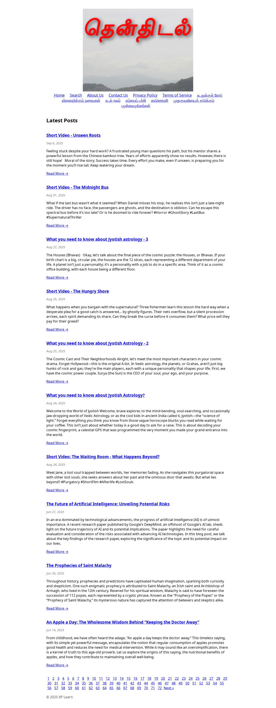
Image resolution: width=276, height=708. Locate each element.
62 (91, 688)
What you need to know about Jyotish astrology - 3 (97, 239)
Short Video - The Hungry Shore (77, 291)
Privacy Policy (145, 95)
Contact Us (118, 95)
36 (91, 683)
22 (177, 678)
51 (194, 683)
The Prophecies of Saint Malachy (78, 565)
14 (122, 678)
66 (118, 688)
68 (132, 688)
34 (77, 683)
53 (208, 683)
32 (63, 683)
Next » (169, 688)
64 (105, 688)
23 (184, 678)
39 (111, 683)
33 (70, 683)
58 (63, 688)
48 (174, 683)
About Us (95, 95)
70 (146, 688)
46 (160, 683)
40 (118, 683)
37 (98, 683)
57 (56, 688)
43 (139, 683)
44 (146, 683)
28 (218, 678)
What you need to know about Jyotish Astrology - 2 (97, 343)
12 (108, 678)
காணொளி (159, 100)
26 (204, 678)
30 (49, 683)
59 (70, 688)
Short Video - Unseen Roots (73, 135)
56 (49, 688)
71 (153, 688)
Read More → (57, 173)
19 (156, 678)
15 (128, 678)
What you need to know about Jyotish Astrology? (95, 395)
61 (84, 688)
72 (160, 688)
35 (84, 683)
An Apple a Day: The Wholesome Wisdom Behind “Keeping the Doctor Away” (122, 622)
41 (125, 683)
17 (142, 678)
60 (77, 688)
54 (215, 683)
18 (149, 678)
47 (167, 683)
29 (225, 678)
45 (153, 683)
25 (197, 678)
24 (191, 678)
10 (94, 678)
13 (115, 678)
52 (201, 683)
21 (170, 678)
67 (125, 688)
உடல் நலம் (113, 100)
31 (56, 683)
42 (132, 683)
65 (111, 688)
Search (76, 95)
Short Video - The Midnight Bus (77, 187)
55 (222, 683)
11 (101, 678)
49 (180, 683)
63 (98, 688)
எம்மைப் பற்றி (136, 100)
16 (135, 678)
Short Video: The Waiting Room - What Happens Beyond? (103, 456)
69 (139, 688)
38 (105, 683)
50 (187, 683)
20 (163, 678)
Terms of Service (177, 95)
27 (211, 678)
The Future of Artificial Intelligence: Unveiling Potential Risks (107, 504)
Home (59, 95)
